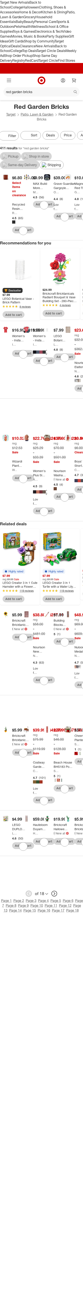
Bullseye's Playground (54, 629)
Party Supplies (57, 36)
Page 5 (55, 900)
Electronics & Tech (48, 31)
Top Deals (29, 51)
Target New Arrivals (14, 2)
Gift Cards (16, 41)
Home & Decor (30, 12)
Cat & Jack (77, 470)
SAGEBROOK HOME (77, 744)
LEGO (56, 344)
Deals (15, 46)
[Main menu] (9, 80)
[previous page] (28, 893)
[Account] (63, 80)
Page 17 (58, 910)
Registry (18, 60)
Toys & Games (23, 31)
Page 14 (15, 910)
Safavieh (56, 771)
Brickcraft (12, 629)
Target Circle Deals (51, 51)
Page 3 (31, 900)
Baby (20, 22)
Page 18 (72, 910)
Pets (17, 26)
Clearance (28, 46)
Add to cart (13, 315)
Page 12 (65, 905)
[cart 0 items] (74, 80)
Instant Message (14, 344)
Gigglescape (77, 192)
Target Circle (48, 60)
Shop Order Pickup (18, 55)
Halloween (31, 7)
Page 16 (44, 910)
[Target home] (41, 80)
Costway (35, 771)
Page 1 (6, 900)
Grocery (29, 17)
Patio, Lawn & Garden (37, 114)
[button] (13, 290)
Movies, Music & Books (28, 36)
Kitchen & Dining (54, 12)
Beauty (29, 22)
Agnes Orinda (35, 479)
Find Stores (66, 60)
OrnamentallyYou (56, 192)
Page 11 (51, 905)
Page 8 (11, 905)
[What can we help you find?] (41, 92)
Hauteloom (35, 833)
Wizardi (14, 470)
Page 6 (68, 900)
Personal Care (45, 22)
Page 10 (36, 905)
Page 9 (23, 905)
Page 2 (18, 900)
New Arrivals (45, 46)
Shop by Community (39, 41)
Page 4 (43, 900)
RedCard (32, 60)
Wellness (38, 26)
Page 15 (29, 910)
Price (68, 135)
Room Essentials (14, 213)
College (17, 7)
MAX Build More (35, 192)
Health (26, 26)
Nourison (77, 371)
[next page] (54, 893)
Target (11, 114)
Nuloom (77, 655)
